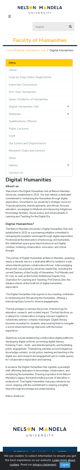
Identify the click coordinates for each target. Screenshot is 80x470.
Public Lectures (18, 129)
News (12, 158)
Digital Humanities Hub (31, 50)
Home (10, 50)
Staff (12, 136)
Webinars (15, 114)
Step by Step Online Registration (30, 77)
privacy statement (44, 464)
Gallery (13, 165)
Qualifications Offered (22, 121)
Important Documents (23, 85)
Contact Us (16, 173)
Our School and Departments (27, 143)
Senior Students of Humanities (28, 99)
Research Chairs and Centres (27, 150)
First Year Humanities (22, 92)
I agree (65, 464)
